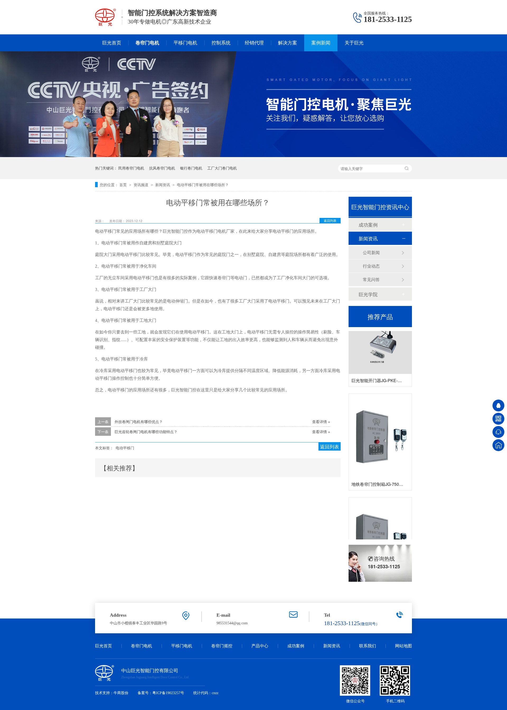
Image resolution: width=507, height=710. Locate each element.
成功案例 (368, 224)
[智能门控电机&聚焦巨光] (253, 155)
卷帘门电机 (147, 42)
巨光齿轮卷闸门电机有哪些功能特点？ (146, 431)
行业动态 (371, 266)
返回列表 (330, 220)
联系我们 (367, 646)
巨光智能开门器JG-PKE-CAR (379, 372)
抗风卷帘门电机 (162, 168)
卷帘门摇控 (221, 646)
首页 (123, 184)
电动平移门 (125, 447)
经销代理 (254, 42)
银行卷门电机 (191, 168)
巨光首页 (111, 42)
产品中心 (259, 646)
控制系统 (221, 42)
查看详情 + (321, 421)
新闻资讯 (163, 184)
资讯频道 (141, 184)
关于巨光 (354, 42)
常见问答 (371, 279)
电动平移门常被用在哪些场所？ (203, 184)
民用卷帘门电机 (131, 168)
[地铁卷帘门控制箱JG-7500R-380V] (380, 428)
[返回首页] (498, 445)
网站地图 (403, 646)
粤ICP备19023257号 (168, 693)
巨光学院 (368, 294)
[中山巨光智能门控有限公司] (105, 25)
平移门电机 (185, 42)
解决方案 (287, 42)
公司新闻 (371, 252)
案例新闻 (320, 42)
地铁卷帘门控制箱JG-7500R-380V (383, 476)
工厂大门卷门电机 (222, 168)
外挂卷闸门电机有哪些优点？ (139, 421)
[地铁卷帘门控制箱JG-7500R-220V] (380, 531)
